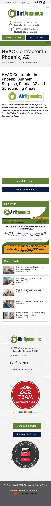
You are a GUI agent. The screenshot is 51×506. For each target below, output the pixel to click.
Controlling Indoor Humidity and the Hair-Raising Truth (30, 269)
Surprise (41, 104)
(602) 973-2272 (25, 32)
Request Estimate (37, 37)
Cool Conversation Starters (28, 291)
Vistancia (33, 107)
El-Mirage (33, 110)
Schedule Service (13, 37)
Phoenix (24, 104)
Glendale (43, 107)
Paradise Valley (9, 113)
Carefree (6, 110)
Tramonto (23, 107)
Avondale (24, 110)
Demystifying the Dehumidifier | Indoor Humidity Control (30, 315)
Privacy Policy (41, 485)
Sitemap (29, 485)
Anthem (32, 104)
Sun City (15, 110)
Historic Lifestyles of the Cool (29, 302)
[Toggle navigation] (47, 6)
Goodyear (43, 110)
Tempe (31, 113)
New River (13, 107)
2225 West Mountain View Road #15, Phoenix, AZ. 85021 (27, 24)
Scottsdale (22, 113)
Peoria (5, 107)
